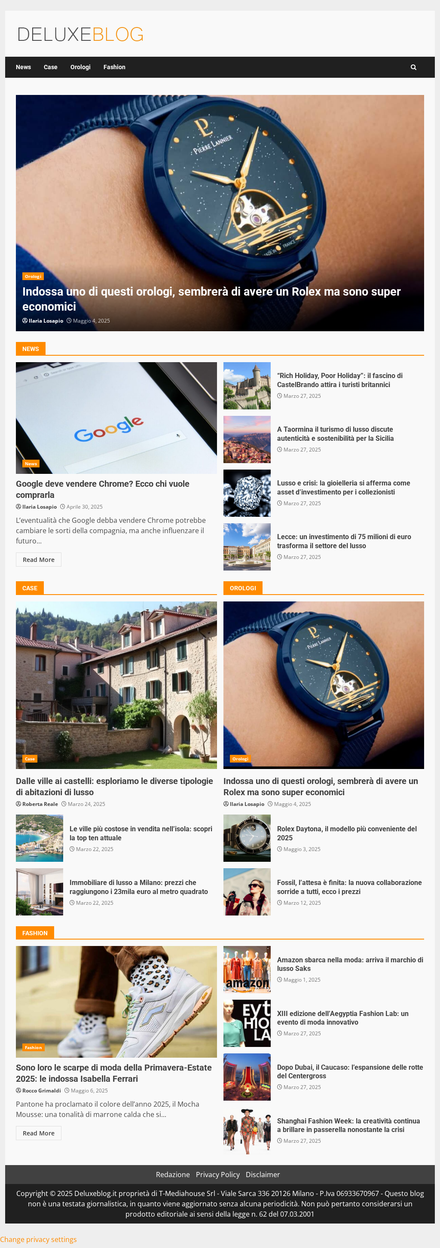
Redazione (173, 1174)
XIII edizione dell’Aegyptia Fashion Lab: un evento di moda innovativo (247, 1023)
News (23, 67)
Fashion (114, 67)
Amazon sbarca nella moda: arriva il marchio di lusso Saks (247, 969)
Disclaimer (263, 1174)
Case (51, 67)
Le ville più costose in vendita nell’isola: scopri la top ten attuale (39, 838)
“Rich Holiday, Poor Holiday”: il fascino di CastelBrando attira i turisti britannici (247, 385)
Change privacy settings (38, 1239)
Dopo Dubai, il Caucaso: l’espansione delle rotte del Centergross (247, 1077)
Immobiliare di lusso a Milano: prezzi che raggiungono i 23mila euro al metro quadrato (39, 891)
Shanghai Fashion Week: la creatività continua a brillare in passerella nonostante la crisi (247, 1130)
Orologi (80, 67)
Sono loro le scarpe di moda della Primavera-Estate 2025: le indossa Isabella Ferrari (116, 1002)
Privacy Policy (218, 1174)
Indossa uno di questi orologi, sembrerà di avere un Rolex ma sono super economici (220, 213)
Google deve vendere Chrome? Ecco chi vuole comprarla (116, 418)
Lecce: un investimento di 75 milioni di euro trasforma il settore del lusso (247, 547)
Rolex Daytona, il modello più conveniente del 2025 (247, 838)
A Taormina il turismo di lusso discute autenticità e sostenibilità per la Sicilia (247, 439)
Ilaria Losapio (46, 320)
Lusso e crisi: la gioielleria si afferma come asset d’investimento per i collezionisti (247, 493)
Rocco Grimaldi (41, 1090)
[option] (220, 213)
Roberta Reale (40, 804)
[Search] (413, 67)
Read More (39, 559)
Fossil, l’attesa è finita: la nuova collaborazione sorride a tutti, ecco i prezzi (247, 891)
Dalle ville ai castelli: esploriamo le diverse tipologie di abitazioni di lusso (116, 685)
